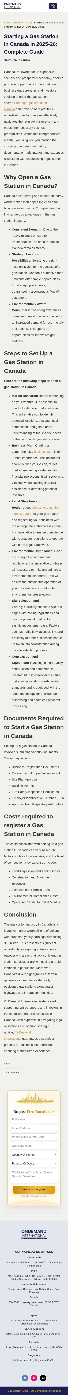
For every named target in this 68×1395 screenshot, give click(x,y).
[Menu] (62, 6)
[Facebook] (25, 1378)
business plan (43, 451)
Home (7, 23)
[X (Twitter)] (43, 1378)
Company (12, 1072)
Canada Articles (22, 23)
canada (26, 60)
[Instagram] (34, 1378)
